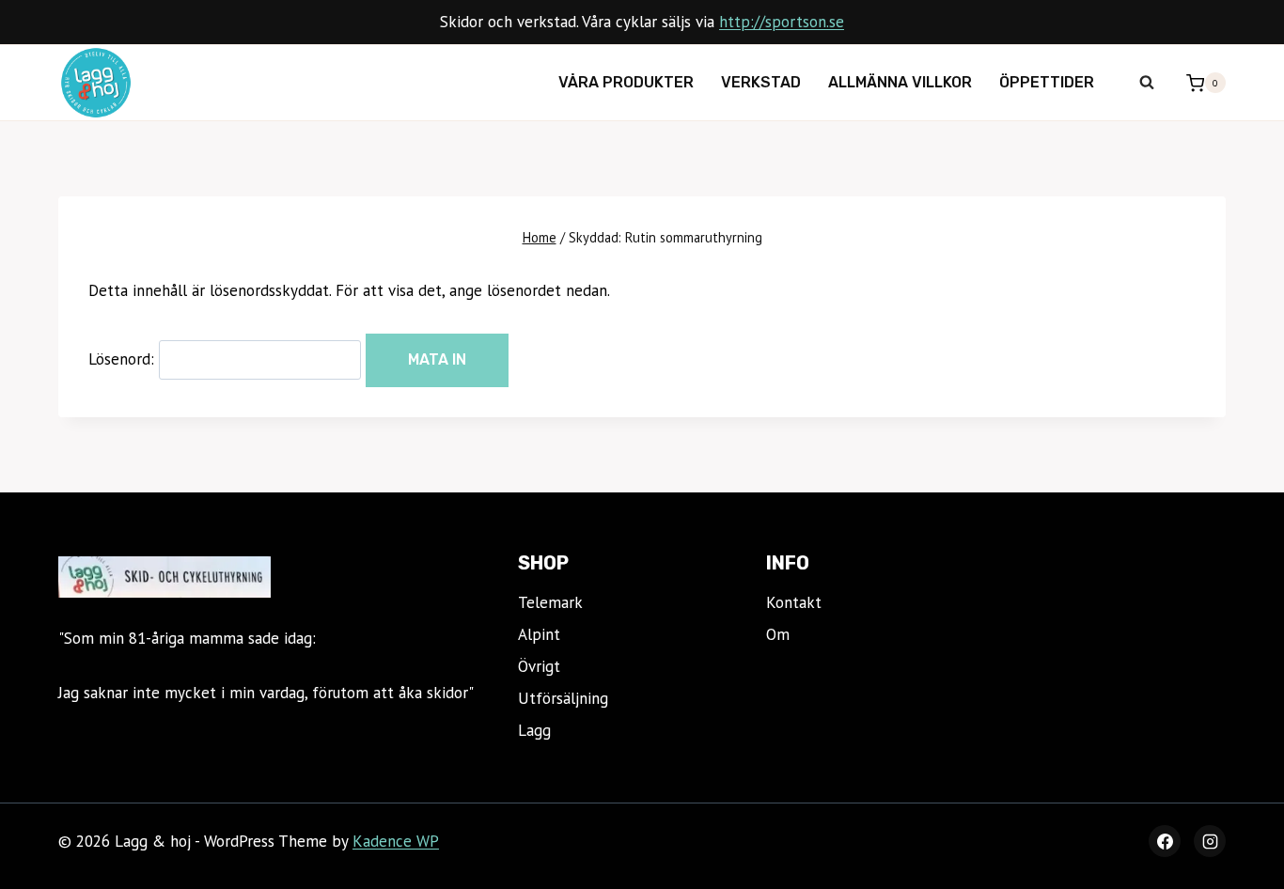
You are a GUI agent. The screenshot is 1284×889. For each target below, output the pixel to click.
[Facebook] (1165, 841)
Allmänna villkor (900, 82)
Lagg (534, 730)
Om (778, 634)
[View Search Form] (1147, 83)
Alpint (539, 634)
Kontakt (794, 602)
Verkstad (761, 82)
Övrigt (539, 666)
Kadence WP (395, 841)
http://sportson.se (781, 21)
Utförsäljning (563, 698)
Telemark (550, 602)
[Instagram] (1210, 841)
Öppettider (1046, 82)
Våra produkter (626, 82)
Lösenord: (123, 359)
